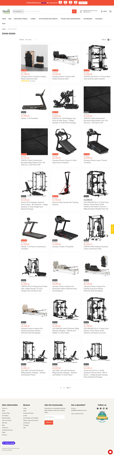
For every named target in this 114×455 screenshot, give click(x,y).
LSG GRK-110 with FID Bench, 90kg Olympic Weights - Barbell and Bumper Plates (33, 372)
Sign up (49, 422)
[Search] (74, 11)
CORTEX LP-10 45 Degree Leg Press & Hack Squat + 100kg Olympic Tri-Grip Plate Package (64, 120)
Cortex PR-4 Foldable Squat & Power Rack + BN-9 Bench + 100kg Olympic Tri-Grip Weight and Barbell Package (34, 205)
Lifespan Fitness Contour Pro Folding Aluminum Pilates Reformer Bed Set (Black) (94, 288)
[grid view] (108, 40)
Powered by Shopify (7, 450)
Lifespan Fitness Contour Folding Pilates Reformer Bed (33, 77)
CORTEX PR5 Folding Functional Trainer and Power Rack (96, 248)
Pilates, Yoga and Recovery (70, 19)
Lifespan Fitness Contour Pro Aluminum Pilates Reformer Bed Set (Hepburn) (64, 288)
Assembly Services (7, 430)
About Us (4, 408)
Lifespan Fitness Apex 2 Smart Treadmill (95, 161)
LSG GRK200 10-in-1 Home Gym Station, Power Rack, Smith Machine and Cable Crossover (96, 330)
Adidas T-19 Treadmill (29, 118)
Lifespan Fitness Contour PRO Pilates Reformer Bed (63, 77)
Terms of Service (6, 420)
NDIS (9, 19)
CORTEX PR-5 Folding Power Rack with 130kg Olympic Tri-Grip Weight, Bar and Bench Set (34, 288)
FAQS (3, 432)
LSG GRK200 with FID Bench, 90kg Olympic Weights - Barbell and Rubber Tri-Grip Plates (65, 330)
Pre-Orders (5, 415)
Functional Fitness (20, 19)
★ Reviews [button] (112, 229)
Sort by (22, 39)
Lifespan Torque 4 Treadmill (62, 247)
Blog (3, 425)
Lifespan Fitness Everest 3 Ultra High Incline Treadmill (64, 161)
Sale (4, 23)
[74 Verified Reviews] (102, 423)
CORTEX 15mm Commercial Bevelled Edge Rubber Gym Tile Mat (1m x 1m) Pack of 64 (96, 120)
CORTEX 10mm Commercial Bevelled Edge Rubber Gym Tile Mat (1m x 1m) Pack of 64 (33, 162)
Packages (98, 19)
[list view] (111, 40)
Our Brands (88, 19)
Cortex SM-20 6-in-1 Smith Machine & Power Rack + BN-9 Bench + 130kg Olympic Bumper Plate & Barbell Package (96, 373)
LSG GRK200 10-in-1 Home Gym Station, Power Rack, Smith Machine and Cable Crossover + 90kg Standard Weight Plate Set (96, 205)
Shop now (83, 3)
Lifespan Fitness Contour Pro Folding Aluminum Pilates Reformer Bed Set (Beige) (32, 330)
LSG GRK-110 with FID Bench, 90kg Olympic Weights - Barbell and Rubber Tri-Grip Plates (64, 372)
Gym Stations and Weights (48, 19)
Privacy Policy (6, 413)
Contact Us (5, 427)
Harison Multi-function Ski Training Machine (65, 203)
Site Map (4, 423)
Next (68, 388)
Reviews (4, 435)
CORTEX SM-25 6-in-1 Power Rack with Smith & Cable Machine (97, 77)
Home (4, 19)
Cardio (33, 19)
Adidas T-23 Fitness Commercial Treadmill (33, 248)
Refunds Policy (6, 418)
